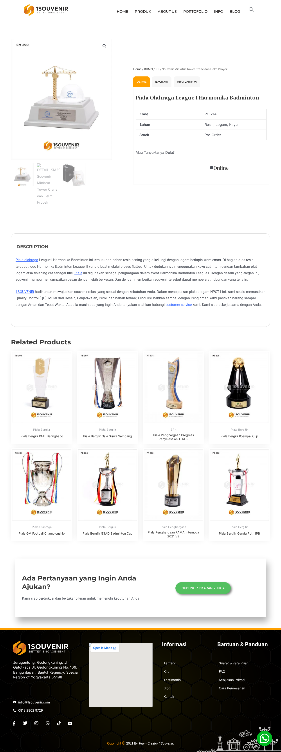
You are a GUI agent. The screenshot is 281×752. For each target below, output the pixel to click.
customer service (179, 305)
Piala (78, 273)
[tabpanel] (201, 136)
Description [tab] (32, 246)
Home (122, 11)
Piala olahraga (27, 260)
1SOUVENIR (25, 292)
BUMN (148, 69)
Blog (235, 11)
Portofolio (195, 11)
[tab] (141, 81)
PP (157, 69)
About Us (167, 11)
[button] (253, 10)
